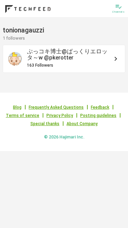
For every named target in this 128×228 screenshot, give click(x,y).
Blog (17, 107)
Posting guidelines (98, 115)
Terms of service (22, 115)
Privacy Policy (59, 115)
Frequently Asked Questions (56, 107)
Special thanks (44, 123)
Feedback (100, 107)
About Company (82, 123)
